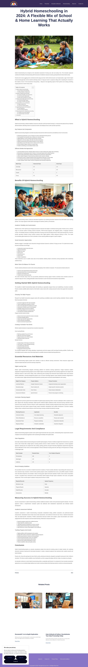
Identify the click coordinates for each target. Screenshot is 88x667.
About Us (74, 3)
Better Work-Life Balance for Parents (24, 97)
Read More (17, 641)
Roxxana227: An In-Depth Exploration (26, 634)
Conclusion (19, 115)
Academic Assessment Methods (24, 112)
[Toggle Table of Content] (32, 88)
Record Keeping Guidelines (23, 109)
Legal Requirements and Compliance (24, 106)
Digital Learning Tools (22, 104)
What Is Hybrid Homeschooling (22, 89)
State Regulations (21, 108)
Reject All (21, 657)
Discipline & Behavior (56, 3)
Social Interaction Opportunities (23, 96)
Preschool (47, 3)
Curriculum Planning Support (23, 105)
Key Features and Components (23, 90)
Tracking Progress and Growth (23, 113)
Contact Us (80, 3)
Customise (10, 657)
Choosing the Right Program (23, 100)
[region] (15, 655)
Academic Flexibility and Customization (25, 94)
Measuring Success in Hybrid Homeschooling (25, 111)
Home (41, 3)
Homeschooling (66, 3)
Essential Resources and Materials (23, 102)
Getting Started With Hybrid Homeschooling (25, 98)
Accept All (16, 661)
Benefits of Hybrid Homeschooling (23, 93)
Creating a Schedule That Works (24, 101)
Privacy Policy (55, 659)
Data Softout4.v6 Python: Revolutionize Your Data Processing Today (58, 635)
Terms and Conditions (64, 659)
